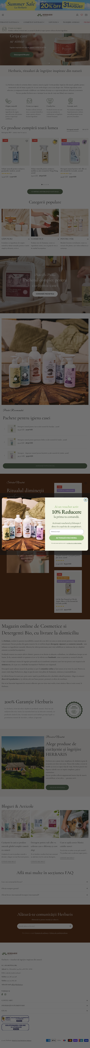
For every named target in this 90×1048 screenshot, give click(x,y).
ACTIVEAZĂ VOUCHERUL (66, 538)
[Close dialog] (85, 500)
